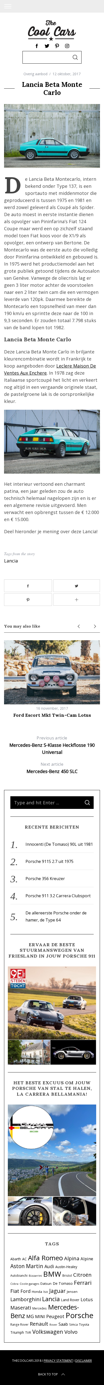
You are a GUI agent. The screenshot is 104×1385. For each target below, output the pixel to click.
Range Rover (19, 1324)
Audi (49, 1266)
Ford (25, 1291)
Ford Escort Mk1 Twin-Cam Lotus (52, 715)
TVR (28, 1332)
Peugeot (55, 1316)
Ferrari (83, 1283)
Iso (45, 1292)
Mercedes (39, 1308)
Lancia (11, 561)
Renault (39, 1323)
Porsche (79, 1315)
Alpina (71, 1258)
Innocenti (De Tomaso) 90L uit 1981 (59, 844)
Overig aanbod (35, 73)
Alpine (87, 1259)
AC (24, 1258)
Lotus (87, 1299)
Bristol (67, 1275)
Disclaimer (83, 1360)
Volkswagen (47, 1331)
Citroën (82, 1274)
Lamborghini (25, 1299)
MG (30, 1316)
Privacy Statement (58, 1360)
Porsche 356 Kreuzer (45, 878)
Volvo (70, 1331)
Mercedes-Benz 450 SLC (52, 767)
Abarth (15, 1258)
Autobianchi (19, 1275)
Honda (37, 1291)
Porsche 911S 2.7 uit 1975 (49, 861)
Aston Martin (26, 1266)
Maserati (20, 1307)
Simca (73, 1324)
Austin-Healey (66, 1266)
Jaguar (57, 1290)
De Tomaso (63, 1283)
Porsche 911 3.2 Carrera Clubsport (58, 896)
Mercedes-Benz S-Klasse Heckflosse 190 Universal (52, 745)
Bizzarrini (35, 1275)
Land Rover (70, 1299)
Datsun (45, 1283)
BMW (52, 1274)
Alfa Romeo (45, 1257)
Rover (53, 1324)
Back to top (48, 1374)
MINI (40, 1316)
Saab (63, 1324)
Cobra (14, 1284)
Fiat (14, 1290)
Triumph (17, 1332)
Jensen (72, 1292)
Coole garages (29, 1284)
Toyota (84, 1324)
